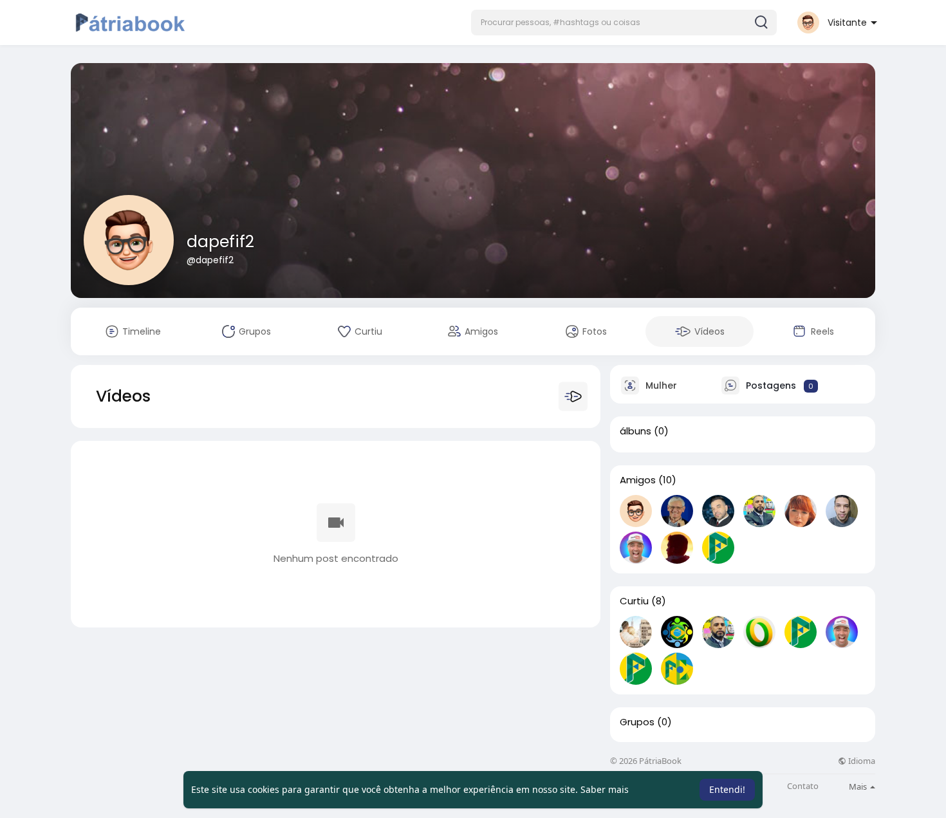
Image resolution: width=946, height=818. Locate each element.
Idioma (860, 761)
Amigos (638, 480)
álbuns (635, 431)
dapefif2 (220, 241)
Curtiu (634, 601)
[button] (624, 22)
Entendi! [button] (727, 789)
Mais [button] (859, 786)
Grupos (637, 722)
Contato (803, 786)
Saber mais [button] (604, 789)
